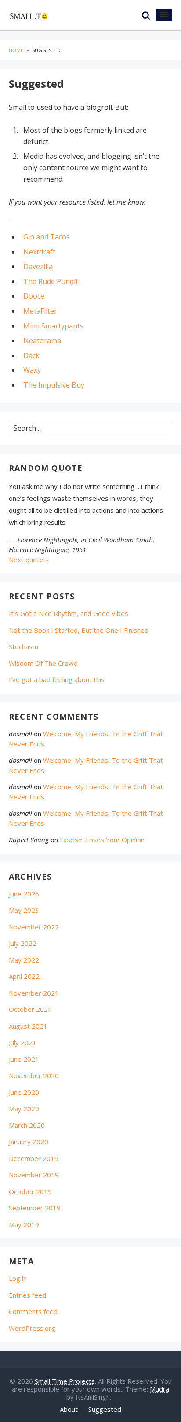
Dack (31, 355)
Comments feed (33, 1311)
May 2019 (24, 1224)
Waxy (32, 370)
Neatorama (42, 340)
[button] (164, 15)
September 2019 (35, 1207)
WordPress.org (32, 1328)
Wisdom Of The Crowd (43, 663)
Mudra (159, 1389)
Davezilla (38, 266)
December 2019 (33, 1158)
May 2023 (24, 910)
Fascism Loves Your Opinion (102, 839)
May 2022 (24, 959)
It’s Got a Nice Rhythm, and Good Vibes (68, 613)
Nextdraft (39, 252)
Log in (18, 1278)
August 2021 (28, 1026)
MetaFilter (40, 311)
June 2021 (24, 1059)
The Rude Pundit (50, 281)
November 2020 (34, 1075)
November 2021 (34, 993)
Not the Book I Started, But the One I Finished (78, 630)
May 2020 (24, 1108)
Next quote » (29, 559)
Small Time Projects (65, 1381)
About (69, 1409)
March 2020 (27, 1125)
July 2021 (22, 1042)
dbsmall (20, 733)
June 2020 (24, 1092)
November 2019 (34, 1174)
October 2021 (30, 1009)
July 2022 (22, 943)
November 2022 (34, 926)
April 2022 (24, 976)
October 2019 (30, 1191)
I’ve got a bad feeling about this (57, 679)
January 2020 (28, 1141)
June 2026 (24, 893)
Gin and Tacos (46, 237)
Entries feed (27, 1295)
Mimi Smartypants (53, 326)
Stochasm (23, 646)
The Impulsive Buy (53, 385)
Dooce (33, 296)
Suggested (104, 1409)
